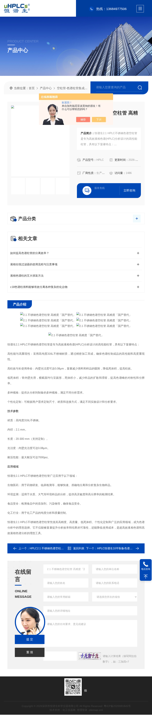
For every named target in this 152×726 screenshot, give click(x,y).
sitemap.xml (96, 709)
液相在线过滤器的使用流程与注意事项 (33, 264)
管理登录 (82, 709)
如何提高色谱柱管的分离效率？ (29, 253)
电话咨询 (145, 569)
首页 (32, 88)
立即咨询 (129, 190)
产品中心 (46, 88)
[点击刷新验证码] (90, 656)
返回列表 (78, 548)
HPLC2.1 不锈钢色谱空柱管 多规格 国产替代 (57, 548)
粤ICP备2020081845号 (117, 706)
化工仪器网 (68, 709)
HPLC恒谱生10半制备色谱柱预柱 (117, 548)
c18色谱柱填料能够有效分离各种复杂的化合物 (38, 286)
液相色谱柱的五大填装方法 (27, 275)
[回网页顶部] (145, 576)
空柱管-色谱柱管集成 (71, 88)
